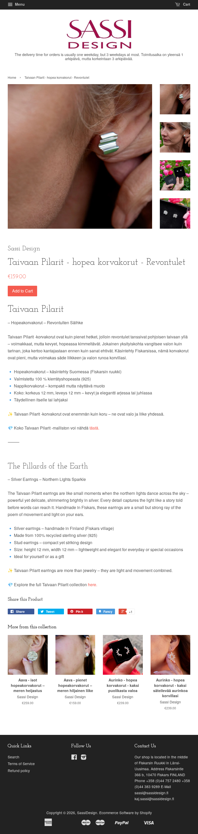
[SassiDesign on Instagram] (83, 757)
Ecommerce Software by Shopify (125, 812)
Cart (186, 4)
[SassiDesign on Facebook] (74, 757)
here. (92, 584)
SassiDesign (87, 812)
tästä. (94, 428)
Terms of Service (21, 763)
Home (12, 77)
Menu (19, 4)
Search (13, 756)
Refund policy (19, 770)
